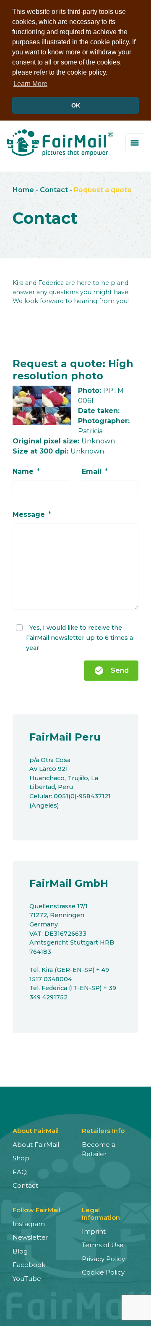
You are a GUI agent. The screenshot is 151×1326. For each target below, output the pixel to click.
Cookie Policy (103, 1272)
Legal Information (101, 1213)
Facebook (29, 1265)
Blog (20, 1251)
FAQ (20, 1172)
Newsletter (30, 1237)
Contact (54, 190)
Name (23, 471)
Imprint (94, 1231)
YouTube (27, 1279)
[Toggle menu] (134, 142)
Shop (21, 1158)
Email (92, 471)
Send (111, 671)
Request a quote (103, 190)
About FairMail (36, 1145)
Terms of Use (103, 1245)
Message (29, 514)
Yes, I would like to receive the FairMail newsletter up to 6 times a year (79, 638)
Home (23, 190)
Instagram (29, 1224)
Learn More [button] (30, 83)
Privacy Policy (103, 1259)
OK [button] (75, 105)
